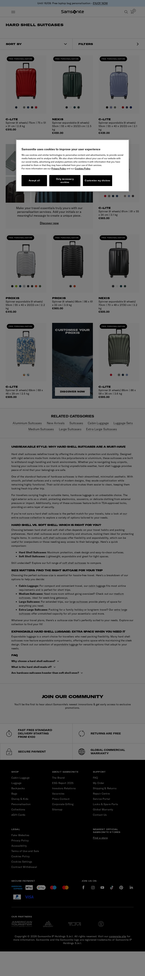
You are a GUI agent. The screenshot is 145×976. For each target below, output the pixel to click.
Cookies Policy (82, 168)
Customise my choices (97, 180)
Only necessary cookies (65, 181)
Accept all (34, 180)
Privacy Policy (58, 168)
